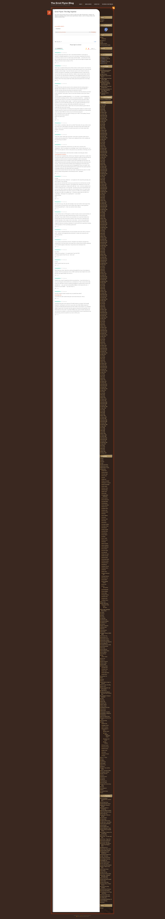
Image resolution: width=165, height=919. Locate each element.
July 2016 (103, 284)
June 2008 (103, 429)
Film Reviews (103, 653)
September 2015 (104, 299)
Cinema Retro (103, 819)
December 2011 (104, 366)
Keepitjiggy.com (104, 860)
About (102, 37)
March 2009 (103, 415)
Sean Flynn (105, 674)
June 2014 (103, 321)
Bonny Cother (105, 488)
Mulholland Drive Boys (105, 707)
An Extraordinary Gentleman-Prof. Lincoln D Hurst (106, 799)
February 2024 (104, 148)
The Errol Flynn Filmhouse (106, 889)
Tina (103, 586)
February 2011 (103, 381)
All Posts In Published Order (105, 99)
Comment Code (104, 619)
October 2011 (103, 369)
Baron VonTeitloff (106, 481)
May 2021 (103, 197)
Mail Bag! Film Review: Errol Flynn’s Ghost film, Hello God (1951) (105, 83)
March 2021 (103, 200)
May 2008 (103, 430)
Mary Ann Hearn (106, 554)
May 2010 (103, 394)
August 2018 (103, 246)
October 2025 (103, 118)
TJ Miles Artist (104, 897)
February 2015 (104, 309)
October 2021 (103, 190)
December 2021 (104, 187)
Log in (102, 21)
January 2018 (103, 257)
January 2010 (103, 400)
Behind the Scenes (104, 466)
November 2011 (104, 367)
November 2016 (104, 278)
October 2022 (103, 172)
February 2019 (104, 237)
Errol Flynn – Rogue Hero (106, 839)
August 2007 (103, 443)
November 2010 (104, 385)
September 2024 (104, 137)
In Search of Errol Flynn (105, 857)
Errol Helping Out (104, 643)
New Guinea (103, 710)
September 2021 (104, 191)
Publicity (102, 760)
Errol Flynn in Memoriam (105, 840)
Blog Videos (103, 601)
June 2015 (103, 303)
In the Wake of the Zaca (105, 859)
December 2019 (104, 222)
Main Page (103, 701)
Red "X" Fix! (103, 764)
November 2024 (104, 134)
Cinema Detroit (104, 817)
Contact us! (103, 40)
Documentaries (104, 630)
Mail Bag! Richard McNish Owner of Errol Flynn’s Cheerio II (106, 71)
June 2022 (103, 178)
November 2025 (104, 116)
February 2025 (104, 130)
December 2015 (104, 294)
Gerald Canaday (106, 524)
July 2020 (103, 212)
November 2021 (104, 188)
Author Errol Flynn (104, 464)
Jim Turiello (105, 538)
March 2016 (103, 290)
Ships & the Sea (104, 773)
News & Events (104, 43)
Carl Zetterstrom (106, 499)
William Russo (105, 600)
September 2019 (104, 227)
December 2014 (104, 312)
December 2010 (104, 384)
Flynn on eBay (104, 663)
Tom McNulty (105, 591)
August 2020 (103, 211)
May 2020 (103, 215)
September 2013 (104, 334)
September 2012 (104, 352)
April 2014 (103, 324)
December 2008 (104, 420)
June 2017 (103, 267)
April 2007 (103, 449)
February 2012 (104, 363)
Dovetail (104, 517)
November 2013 (104, 331)
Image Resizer (104, 690)
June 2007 (103, 446)
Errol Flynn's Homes (105, 638)
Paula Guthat (105, 557)
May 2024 (103, 143)
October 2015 (103, 297)
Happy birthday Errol (105, 81)
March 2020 (103, 218)
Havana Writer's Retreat (105, 850)
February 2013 (104, 345)
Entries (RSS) (79, 916)
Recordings (103, 763)
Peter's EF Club (104, 872)
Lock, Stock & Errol (105, 863)
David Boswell (103, 825)
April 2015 (103, 306)
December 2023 (104, 151)
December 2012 (104, 348)
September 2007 (104, 442)
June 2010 (103, 393)
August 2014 (103, 318)
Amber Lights (105, 474)
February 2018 (104, 255)
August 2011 (103, 372)
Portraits (104, 752)
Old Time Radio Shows (105, 716)
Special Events (104, 776)
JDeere (104, 536)
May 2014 (103, 323)
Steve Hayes (103, 880)
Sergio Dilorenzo (106, 576)
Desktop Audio (104, 627)
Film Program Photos (105, 650)
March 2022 (103, 182)
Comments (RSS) (86, 916)
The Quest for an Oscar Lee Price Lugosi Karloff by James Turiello (106, 90)
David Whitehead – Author (106, 828)
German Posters (106, 746)
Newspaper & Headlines (105, 711)
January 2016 (103, 293)
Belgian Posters (106, 725)
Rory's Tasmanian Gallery (106, 770)
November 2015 (104, 296)
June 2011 (103, 375)
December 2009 (104, 402)
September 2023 (104, 155)
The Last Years (104, 782)
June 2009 (103, 411)
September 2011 (104, 370)
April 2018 (103, 252)
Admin (102, 460)
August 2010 (103, 390)
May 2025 (103, 125)
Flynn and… (103, 658)
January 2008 (103, 436)
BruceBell (104, 493)
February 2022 (104, 184)
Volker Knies (105, 598)
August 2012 (103, 354)
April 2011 (103, 378)
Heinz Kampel (105, 529)
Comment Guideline (105, 621)
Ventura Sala (105, 596)
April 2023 (103, 163)
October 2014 (103, 315)
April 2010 (103, 396)
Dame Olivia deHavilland (105, 823)
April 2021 (103, 199)
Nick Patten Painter (104, 869)
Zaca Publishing (104, 900)
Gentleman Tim (104, 676)
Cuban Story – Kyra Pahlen (106, 822)
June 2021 (103, 196)
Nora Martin (103, 870)
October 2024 (103, 136)
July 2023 (103, 158)
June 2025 (103, 124)
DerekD (104, 513)
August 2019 (103, 228)
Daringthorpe (105, 503)
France (105, 607)
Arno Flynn (105, 475)
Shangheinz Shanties (105, 772)
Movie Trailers (103, 705)
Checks (102, 615)
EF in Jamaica (105, 727)
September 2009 (104, 406)
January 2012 (103, 364)
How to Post (103, 686)
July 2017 (103, 266)
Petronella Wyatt (106, 559)
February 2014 (104, 327)
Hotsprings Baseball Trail (106, 854)
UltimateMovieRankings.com (106, 899)
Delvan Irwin (105, 510)
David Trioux (105, 506)
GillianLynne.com (104, 847)
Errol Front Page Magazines (106, 641)
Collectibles (103, 618)
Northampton (103, 714)
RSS (113, 8)
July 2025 (103, 122)
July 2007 (103, 445)
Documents (103, 631)
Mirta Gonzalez (105, 555)
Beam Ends (105, 723)
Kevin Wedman (105, 545)
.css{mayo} (81, 915)
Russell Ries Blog (104, 877)
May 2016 (103, 287)
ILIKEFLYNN (105, 531)
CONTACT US (104, 622)
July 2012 (103, 355)
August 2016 (103, 282)
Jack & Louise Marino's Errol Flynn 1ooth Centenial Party (106, 693)
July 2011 (103, 373)
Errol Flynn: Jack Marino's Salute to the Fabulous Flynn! (106, 844)
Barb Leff (104, 479)
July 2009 (103, 409)
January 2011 (103, 382)
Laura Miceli (105, 548)
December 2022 (104, 169)
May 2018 (103, 251)
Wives (102, 789)
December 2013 (104, 330)
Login (95, 41)
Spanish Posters (106, 753)
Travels (102, 786)
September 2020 (104, 209)
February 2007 (104, 452)
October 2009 (103, 405)
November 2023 (104, 152)
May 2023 (103, 161)
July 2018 (103, 248)
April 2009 (103, 414)
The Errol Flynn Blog (62, 3)
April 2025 (103, 127)
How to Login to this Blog (106, 684)
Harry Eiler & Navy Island (106, 848)
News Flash (105, 750)
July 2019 (103, 230)
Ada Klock (105, 470)
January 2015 (103, 311)
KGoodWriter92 (105, 547)
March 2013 (103, 343)
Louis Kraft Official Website (106, 865)
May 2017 (103, 269)
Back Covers (106, 731)
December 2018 (104, 240)
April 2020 (103, 216)
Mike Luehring (103, 704)
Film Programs (104, 652)
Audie (104, 477)
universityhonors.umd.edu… (61, 154)
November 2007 (104, 439)
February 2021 (104, 202)
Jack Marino (105, 534)
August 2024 (103, 139)
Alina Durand (105, 472)
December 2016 (104, 276)
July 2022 (103, 176)
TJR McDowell (105, 589)
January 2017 (103, 275)
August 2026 (103, 104)
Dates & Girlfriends (104, 625)
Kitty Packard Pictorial (105, 862)
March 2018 (103, 254)
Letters (102, 698)
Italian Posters (105, 748)
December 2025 (104, 115)
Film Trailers (105, 656)
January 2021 (103, 203)
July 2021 (103, 194)
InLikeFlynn (105, 533)
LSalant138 (105, 552)
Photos (102, 722)
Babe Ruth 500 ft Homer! (105, 803)
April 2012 (103, 360)
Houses (102, 679)
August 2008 (103, 426)
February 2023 (104, 166)
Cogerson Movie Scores (105, 820)
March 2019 (103, 236)
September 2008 (104, 424)
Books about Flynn (104, 603)
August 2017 (103, 264)
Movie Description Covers (108, 735)
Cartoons (103, 613)
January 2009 (103, 418)
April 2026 (103, 109)
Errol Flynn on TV (104, 637)
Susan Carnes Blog (104, 882)
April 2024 (103, 145)
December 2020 (104, 205)
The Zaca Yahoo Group (105, 894)
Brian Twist (105, 491)
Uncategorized (104, 788)
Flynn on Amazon (104, 661)
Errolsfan (104, 520)
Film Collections (104, 649)
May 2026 (103, 107)
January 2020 (103, 221)
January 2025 (103, 131)
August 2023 (103, 157)
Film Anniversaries (104, 646)
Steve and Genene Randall (106, 879)
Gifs (102, 677)
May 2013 (103, 340)
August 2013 (103, 336)
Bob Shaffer (105, 486)
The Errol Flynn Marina (105, 890)
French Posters (105, 745)
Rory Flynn (105, 571)
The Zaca (104, 584)
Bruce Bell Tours (104, 813)
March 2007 (103, 451)
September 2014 (104, 317)
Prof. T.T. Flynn (104, 757)
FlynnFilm (104, 522)
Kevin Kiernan (105, 543)
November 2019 (104, 224)
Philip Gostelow (106, 561)
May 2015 (103, 305)
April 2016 (103, 288)
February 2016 (104, 291)
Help (102, 42)
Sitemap (104, 38)
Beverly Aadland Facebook (106, 810)
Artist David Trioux (104, 802)
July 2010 (103, 391)
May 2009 (103, 412)
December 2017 (104, 258)
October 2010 (103, 387)
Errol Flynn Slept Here (105, 842)
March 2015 (103, 308)
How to (102, 680)
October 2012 (103, 351)
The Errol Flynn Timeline (105, 45)
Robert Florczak (106, 566)
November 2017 (104, 260)
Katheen (104, 541)
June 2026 (103, 106)
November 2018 (104, 242)
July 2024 (103, 140)
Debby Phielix (105, 508)
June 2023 (103, 160)
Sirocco (102, 775)
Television (103, 779)
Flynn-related (103, 664)
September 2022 (104, 173)
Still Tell (107, 57)
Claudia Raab (105, 501)
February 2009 (104, 417)
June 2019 (103, 231)
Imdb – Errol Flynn (104, 856)
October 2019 (103, 225)
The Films (106, 587)
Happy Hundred (104, 74)
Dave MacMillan (106, 505)
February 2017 (104, 273)
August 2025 (103, 121)
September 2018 (104, 245)
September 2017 (104, 263)
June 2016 (103, 285)
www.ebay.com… (58, 295)
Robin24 (104, 569)
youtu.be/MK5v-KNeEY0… (60, 26)
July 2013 (103, 337)
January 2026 (103, 113)
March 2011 (103, 379)
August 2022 (103, 175)
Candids (102, 612)
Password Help (104, 720)
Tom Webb (105, 593)
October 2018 (103, 243)
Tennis (104, 755)
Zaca (102, 792)
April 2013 (103, 342)
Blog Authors (103, 469)
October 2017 (103, 261)
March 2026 (103, 110)
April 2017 (103, 270)
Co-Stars (102, 616)
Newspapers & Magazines (106, 713)
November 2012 (104, 349)
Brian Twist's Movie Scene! (106, 812)
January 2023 (103, 167)
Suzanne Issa (105, 577)
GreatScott (105, 527)
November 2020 (104, 206)
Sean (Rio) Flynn (106, 672)
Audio (102, 463)
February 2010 (104, 399)
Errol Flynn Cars (104, 635)
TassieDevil (105, 579)
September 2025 (104, 119)
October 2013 (103, 333)
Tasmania (103, 778)
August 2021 (103, 193)
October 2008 (103, 423)
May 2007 (103, 448)
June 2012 (103, 357)
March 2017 (103, 272)
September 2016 (104, 281)
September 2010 (104, 388)
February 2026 (104, 112)
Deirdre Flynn (105, 669)
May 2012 (103, 358)
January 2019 (103, 239)
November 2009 (104, 403)
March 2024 (103, 146)
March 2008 (103, 433)
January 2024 (103, 149)
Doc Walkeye (105, 515)
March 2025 (103, 128)
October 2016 (103, 279)
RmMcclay (105, 564)
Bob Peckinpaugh (106, 484)
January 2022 (103, 185)
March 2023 (103, 164)
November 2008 (104, 421)
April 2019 (103, 234)
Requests (103, 766)
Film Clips (103, 647)
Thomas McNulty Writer (105, 896)
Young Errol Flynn (104, 791)
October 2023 (103, 154)
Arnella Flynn (105, 667)
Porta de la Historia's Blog (106, 873)
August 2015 (103, 300)
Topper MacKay (106, 594)
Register (102, 19)
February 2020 (104, 219)
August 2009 (103, 408)
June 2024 (103, 142)
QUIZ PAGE (103, 761)
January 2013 (103, 346)
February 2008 (104, 435)
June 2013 (103, 339)
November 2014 (104, 314)
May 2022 (103, 179)
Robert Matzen (105, 568)
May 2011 (103, 376)
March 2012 (103, 361)
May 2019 (103, 233)
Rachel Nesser (105, 562)
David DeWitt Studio (105, 826)
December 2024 (104, 133)
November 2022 (104, 170)
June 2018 (103, 249)
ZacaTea (102, 902)
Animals (102, 461)
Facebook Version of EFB (106, 644)
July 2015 (103, 302)
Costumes (103, 624)
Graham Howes (105, 526)
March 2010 (103, 397)
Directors (103, 628)
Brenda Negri (105, 489)
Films (102, 655)
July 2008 (103, 427)
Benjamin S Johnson (106, 482)
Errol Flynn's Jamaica (105, 640)
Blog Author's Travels (105, 467)
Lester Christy (105, 550)
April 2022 (103, 181)
